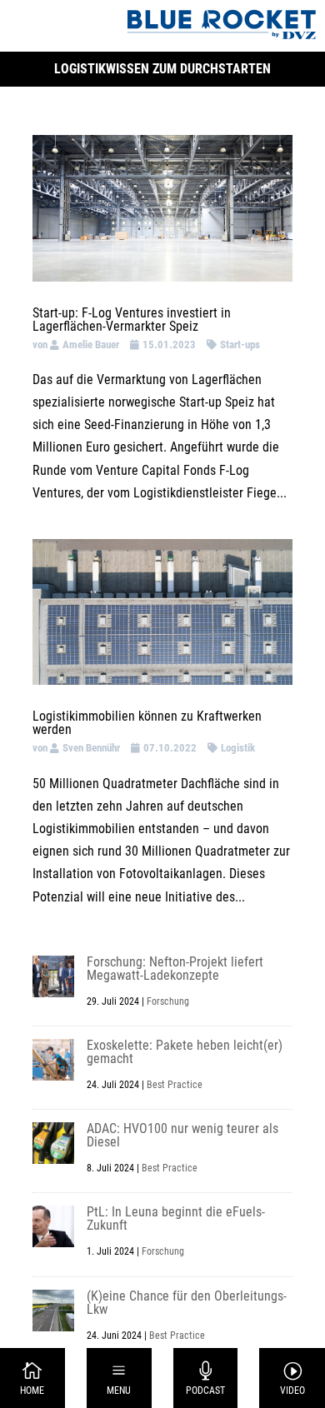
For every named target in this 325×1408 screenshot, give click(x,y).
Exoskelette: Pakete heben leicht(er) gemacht (184, 1051)
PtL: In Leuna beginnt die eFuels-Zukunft (176, 1218)
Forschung (168, 1001)
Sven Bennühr (91, 747)
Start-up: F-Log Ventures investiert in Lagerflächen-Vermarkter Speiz (131, 319)
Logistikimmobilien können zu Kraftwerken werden (147, 722)
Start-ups (240, 344)
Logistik (238, 747)
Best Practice (174, 1085)
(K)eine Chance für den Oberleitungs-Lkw (187, 1302)
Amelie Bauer (90, 344)
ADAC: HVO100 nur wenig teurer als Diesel (182, 1135)
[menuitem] (33, 1378)
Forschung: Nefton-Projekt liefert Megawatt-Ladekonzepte (175, 968)
